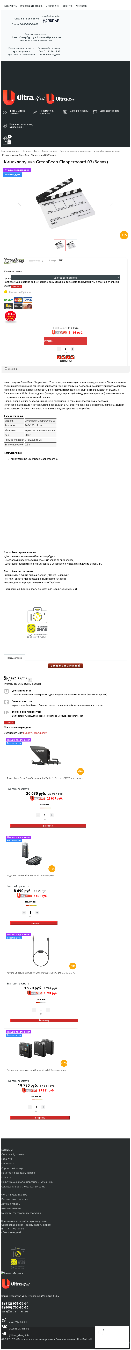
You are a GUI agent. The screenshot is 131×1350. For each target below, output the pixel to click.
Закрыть (16, 286)
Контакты (81, 5)
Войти (100, 1344)
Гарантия (67, 5)
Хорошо (9, 722)
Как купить (10, 5)
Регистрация (110, 1344)
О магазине (52, 5)
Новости (6, 1177)
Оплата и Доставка (31, 5)
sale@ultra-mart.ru (51, 16)
